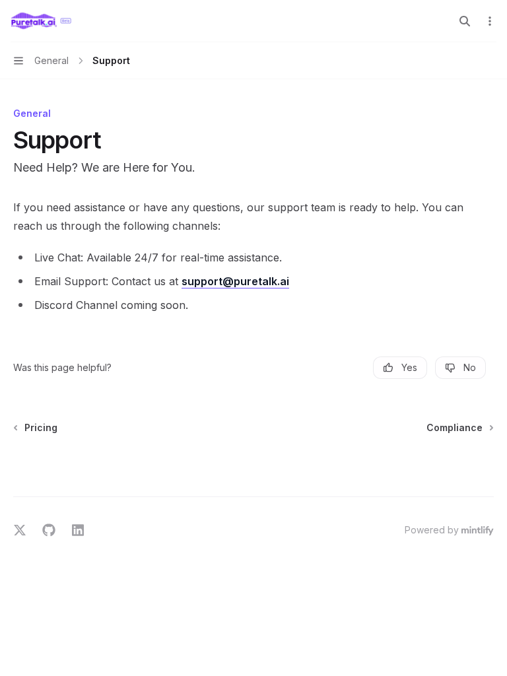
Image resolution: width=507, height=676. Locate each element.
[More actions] (489, 21)
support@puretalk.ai (235, 281)
